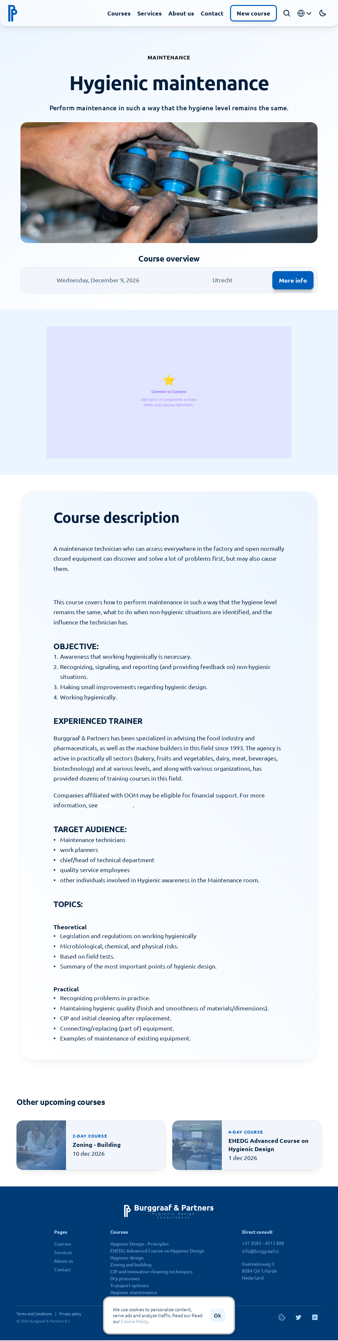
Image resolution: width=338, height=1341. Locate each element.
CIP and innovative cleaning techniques (151, 1271)
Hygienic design (127, 1257)
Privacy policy (70, 1313)
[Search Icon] (286, 13)
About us (181, 13)
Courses (119, 13)
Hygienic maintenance (133, 1292)
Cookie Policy (134, 1321)
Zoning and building (131, 1264)
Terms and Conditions (34, 1313)
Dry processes (125, 1278)
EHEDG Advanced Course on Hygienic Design (157, 1251)
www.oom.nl (116, 804)
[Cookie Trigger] (282, 1317)
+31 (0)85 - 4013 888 (263, 1243)
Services (149, 13)
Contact (212, 13)
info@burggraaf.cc (260, 1251)
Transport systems (129, 1285)
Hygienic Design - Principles (139, 1244)
